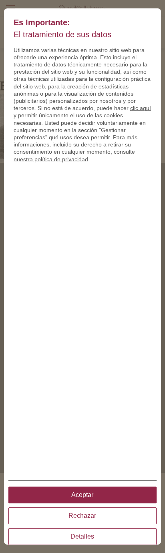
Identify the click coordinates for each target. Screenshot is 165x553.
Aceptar (82, 494)
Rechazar (82, 515)
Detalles (82, 536)
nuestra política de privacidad (51, 159)
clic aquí (140, 108)
